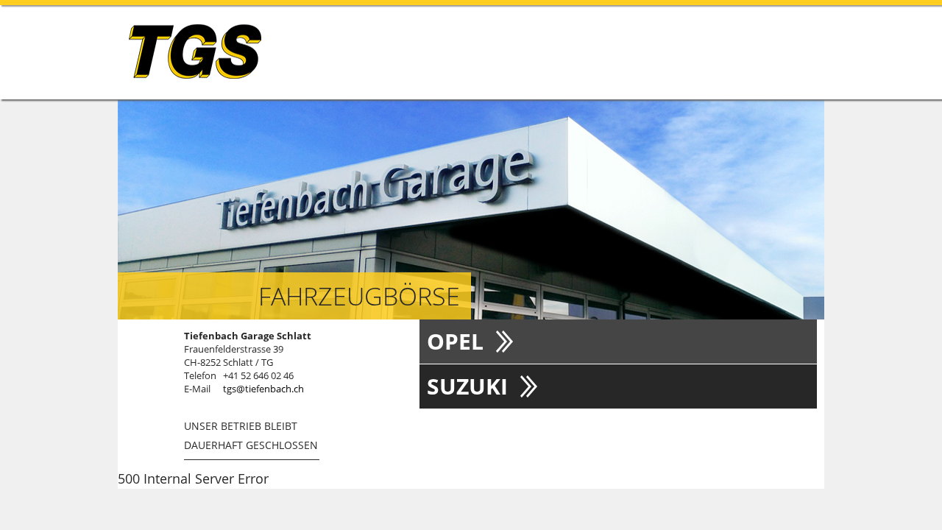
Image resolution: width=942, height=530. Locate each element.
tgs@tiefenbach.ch (263, 388)
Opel (455, 341)
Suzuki (467, 386)
